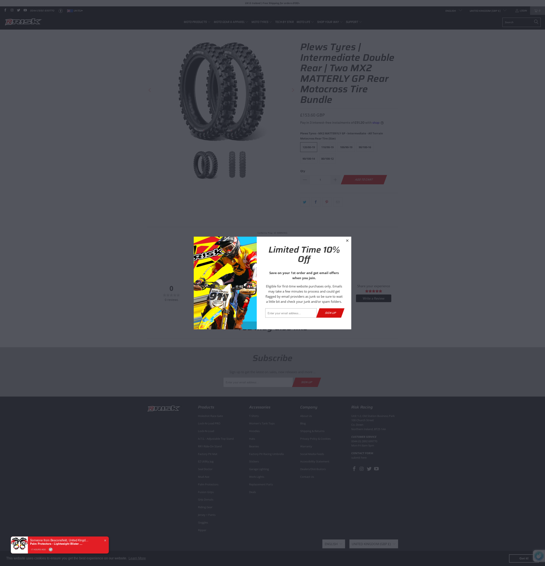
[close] (347, 240)
